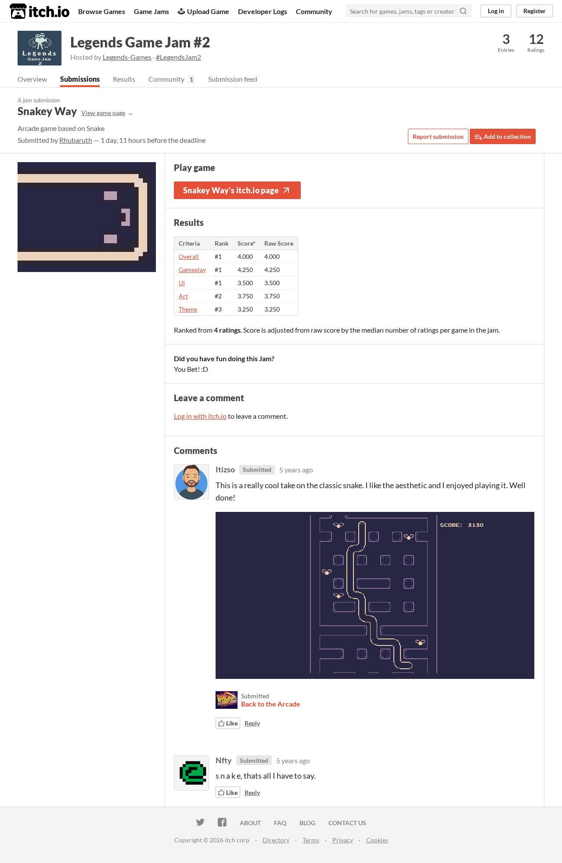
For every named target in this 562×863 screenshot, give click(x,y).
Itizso (225, 469)
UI (182, 282)
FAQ (280, 823)
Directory (276, 840)
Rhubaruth (75, 140)
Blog (307, 823)
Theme (188, 309)
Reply (252, 723)
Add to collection (507, 136)
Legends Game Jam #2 (140, 42)
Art (183, 296)
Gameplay (192, 269)
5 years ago (296, 469)
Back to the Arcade (270, 704)
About (250, 823)
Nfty (224, 760)
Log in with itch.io (200, 416)
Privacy (342, 840)
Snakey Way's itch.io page (231, 190)
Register (534, 11)
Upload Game (208, 11)
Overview (32, 79)
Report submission (438, 136)
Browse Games (101, 11)
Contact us (347, 823)
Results (124, 79)
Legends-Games (127, 57)
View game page (103, 112)
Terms (311, 840)
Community (314, 11)
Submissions (80, 79)
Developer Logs (262, 11)
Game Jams (151, 11)
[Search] (463, 11)
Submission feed (232, 79)
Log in (496, 11)
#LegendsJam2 (178, 57)
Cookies (377, 840)
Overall (189, 256)
